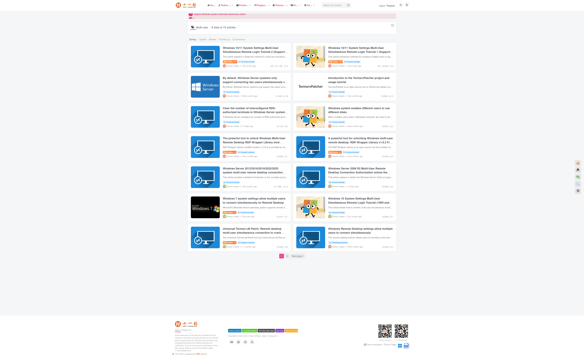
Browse (212, 39)
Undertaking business (339, 242)
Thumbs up (224, 39)
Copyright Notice (250, 337)
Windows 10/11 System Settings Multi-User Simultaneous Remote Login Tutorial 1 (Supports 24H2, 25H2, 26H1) (360, 52)
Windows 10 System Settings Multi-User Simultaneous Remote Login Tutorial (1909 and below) (358, 202)
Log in (382, 5)
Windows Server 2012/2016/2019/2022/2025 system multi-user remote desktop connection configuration (253, 172)
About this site (291, 337)
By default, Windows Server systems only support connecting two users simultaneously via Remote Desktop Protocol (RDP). (255, 82)
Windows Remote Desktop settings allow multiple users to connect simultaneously (360, 231)
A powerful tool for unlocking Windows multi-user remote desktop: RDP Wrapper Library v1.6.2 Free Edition (360, 142)
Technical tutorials (247, 61)
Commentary (239, 39)
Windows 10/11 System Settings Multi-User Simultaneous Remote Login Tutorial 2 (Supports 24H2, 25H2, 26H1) (254, 52)
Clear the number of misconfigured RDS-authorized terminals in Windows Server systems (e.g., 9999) (255, 112)
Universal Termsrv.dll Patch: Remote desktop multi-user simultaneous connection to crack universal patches (252, 233)
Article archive (235, 337)
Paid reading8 (230, 212)
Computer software (247, 152)
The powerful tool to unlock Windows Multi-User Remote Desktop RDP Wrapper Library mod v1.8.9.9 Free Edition (254, 142)
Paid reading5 (230, 152)
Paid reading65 (230, 61)
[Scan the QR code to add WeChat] (578, 177)
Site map (280, 337)
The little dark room (266, 337)
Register (391, 5)
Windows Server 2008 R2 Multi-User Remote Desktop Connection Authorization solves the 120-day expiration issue (357, 172)
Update (202, 39)
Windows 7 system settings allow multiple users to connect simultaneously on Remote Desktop (254, 200)
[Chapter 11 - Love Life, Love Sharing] (186, 330)
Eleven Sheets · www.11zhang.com (263, 342)
